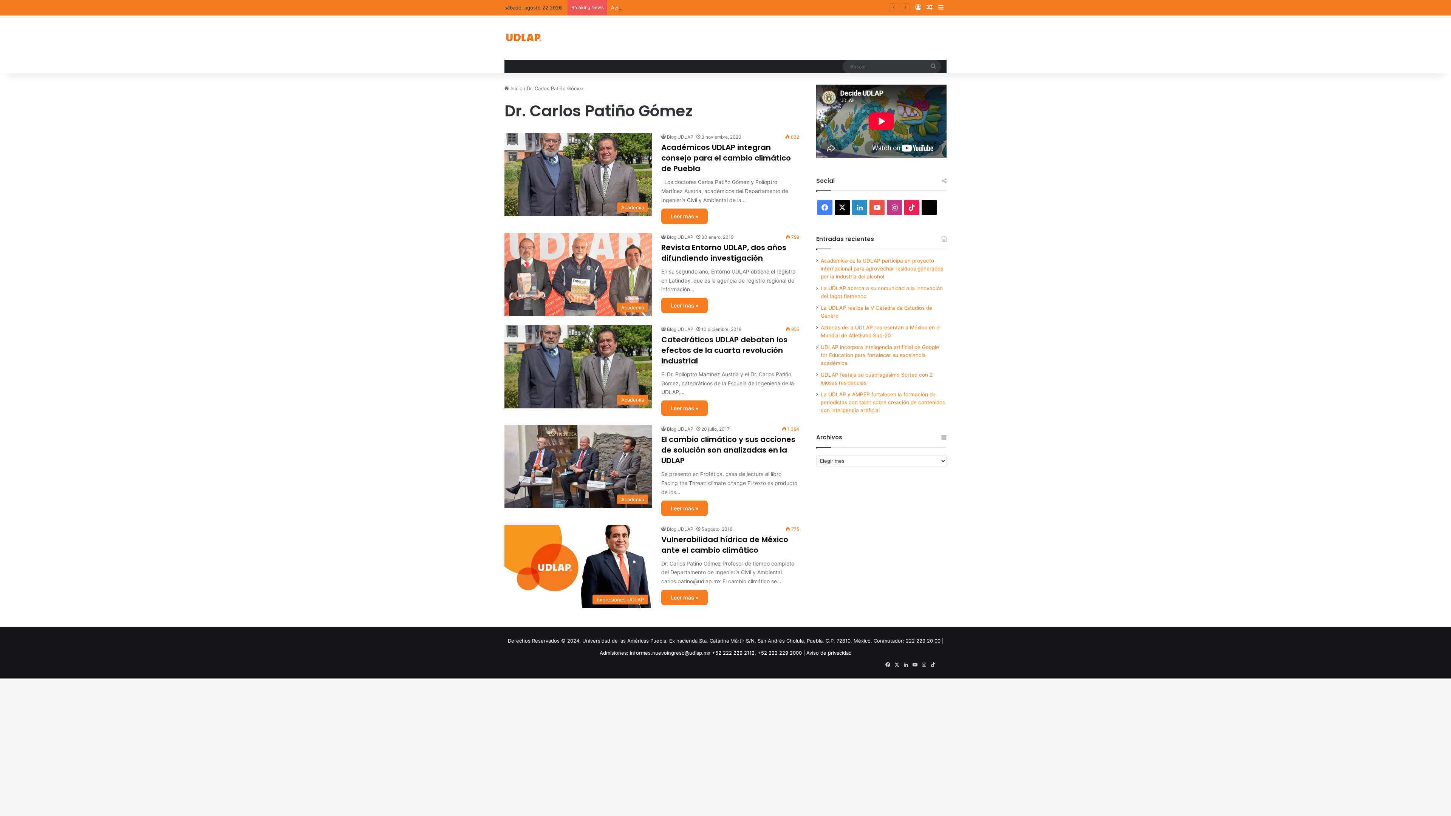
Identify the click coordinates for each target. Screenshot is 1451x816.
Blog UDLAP (680, 137)
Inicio (516, 88)
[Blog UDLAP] (523, 38)
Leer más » (684, 216)
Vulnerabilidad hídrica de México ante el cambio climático (724, 544)
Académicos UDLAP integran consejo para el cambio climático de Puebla (726, 158)
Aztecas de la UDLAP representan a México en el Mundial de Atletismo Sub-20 (704, 8)
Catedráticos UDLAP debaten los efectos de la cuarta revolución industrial (724, 350)
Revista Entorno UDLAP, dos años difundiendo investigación (723, 252)
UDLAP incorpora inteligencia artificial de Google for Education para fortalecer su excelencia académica (880, 355)
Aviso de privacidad (829, 653)
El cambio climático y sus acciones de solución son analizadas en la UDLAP (728, 450)
